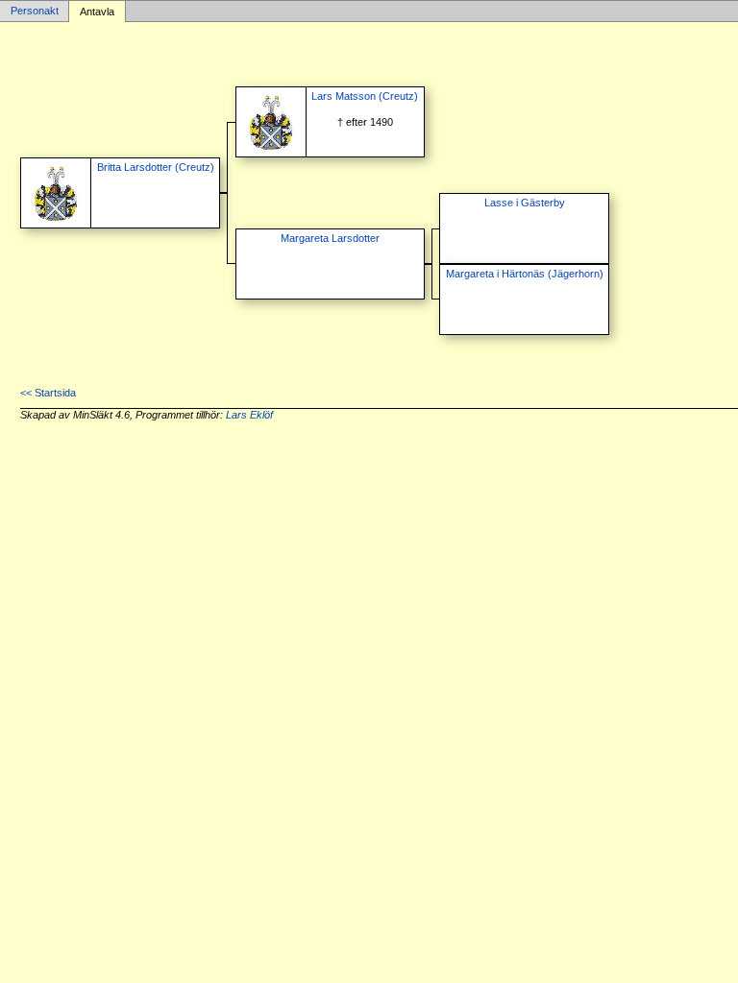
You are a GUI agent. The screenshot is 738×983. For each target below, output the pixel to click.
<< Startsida (48, 392)
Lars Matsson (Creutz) (364, 96)
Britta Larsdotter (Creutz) (155, 167)
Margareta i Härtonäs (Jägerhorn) (524, 273)
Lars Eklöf (249, 414)
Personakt (35, 11)
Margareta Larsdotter (330, 238)
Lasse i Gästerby (524, 202)
